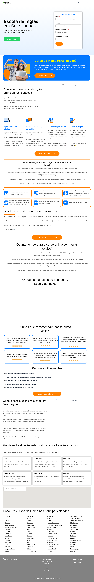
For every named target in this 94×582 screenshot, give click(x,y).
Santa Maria (73, 527)
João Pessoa (52, 527)
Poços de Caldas (75, 518)
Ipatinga (50, 551)
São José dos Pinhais (54, 544)
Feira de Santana (53, 523)
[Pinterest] (80, 562)
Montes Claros (31, 544)
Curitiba (7, 516)
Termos (47, 566)
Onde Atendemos (47, 561)
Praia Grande (52, 549)
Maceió (72, 547)
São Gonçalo (74, 523)
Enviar (59, 44)
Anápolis (51, 542)
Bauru (28, 542)
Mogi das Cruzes (10, 549)
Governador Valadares (76, 520)
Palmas (50, 516)
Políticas (47, 563)
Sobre (80, 3)
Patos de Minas (31, 551)
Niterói (50, 529)
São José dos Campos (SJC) (78, 516)
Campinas (8, 529)
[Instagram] (75, 562)
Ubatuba (72, 538)
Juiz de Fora (8, 538)
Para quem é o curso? (62, 29)
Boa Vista (73, 533)
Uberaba (29, 533)
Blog (47, 568)
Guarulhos (30, 523)
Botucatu (72, 551)
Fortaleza (8, 542)
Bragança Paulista (75, 540)
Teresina (72, 531)
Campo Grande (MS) (11, 527)
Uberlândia (8, 536)
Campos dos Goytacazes (55, 525)
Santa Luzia (73, 525)
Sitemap (46, 570)
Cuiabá (50, 536)
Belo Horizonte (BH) (11, 525)
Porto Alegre (8, 518)
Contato (87, 3)
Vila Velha (30, 516)
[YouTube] (78, 562)
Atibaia (50, 520)
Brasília (50, 518)
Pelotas (29, 549)
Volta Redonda (31, 527)
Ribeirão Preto (52, 540)
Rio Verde (73, 536)
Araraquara (30, 547)
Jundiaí (29, 520)
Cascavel (29, 536)
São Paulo (8, 520)
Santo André (30, 538)
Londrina (29, 531)
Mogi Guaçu (73, 542)
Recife (29, 518)
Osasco (7, 551)
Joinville (7, 544)
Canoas (7, 547)
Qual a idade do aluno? (62, 36)
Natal (28, 540)
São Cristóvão (74, 529)
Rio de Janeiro (31, 525)
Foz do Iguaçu (74, 549)
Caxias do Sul (52, 538)
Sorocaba (73, 544)
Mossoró (51, 547)
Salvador (7, 523)
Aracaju (7, 540)
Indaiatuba (8, 533)
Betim (28, 529)
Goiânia (7, 531)
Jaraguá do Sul (52, 533)
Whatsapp (58, 23)
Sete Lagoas (52, 531)
